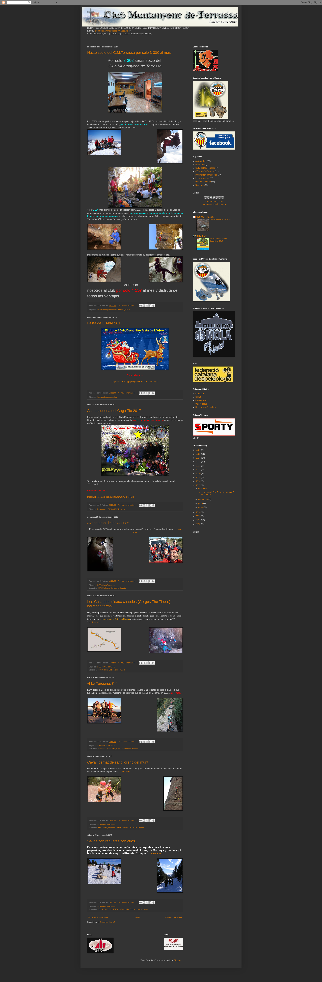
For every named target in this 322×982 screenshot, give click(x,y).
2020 (198, 473)
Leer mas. (96, 622)
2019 (198, 477)
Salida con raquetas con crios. (111, 841)
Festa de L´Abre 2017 (104, 323)
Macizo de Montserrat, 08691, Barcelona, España (118, 749)
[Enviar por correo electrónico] (140, 305)
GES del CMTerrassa (116, 509)
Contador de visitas (214, 201)
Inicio (137, 917)
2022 (198, 466)
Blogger (177, 960)
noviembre (203, 499)
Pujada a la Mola (203, 182)
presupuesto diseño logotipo (214, 204)
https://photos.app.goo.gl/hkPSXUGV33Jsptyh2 (135, 381)
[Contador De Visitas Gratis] (214, 199)
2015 (198, 516)
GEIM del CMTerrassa (106, 824)
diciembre (203, 489)
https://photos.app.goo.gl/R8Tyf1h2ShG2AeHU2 (110, 497)
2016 (198, 512)
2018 (198, 481)
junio (200, 503)
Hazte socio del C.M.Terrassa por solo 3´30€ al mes (129, 52)
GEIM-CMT (201, 236)
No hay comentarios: (127, 305)
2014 (198, 520)
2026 (198, 450)
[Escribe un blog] (143, 305)
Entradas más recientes (99, 917)
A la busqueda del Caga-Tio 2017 (114, 411)
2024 (198, 458)
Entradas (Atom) (107, 922)
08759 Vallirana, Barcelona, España (112, 588)
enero (201, 507)
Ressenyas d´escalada (205, 407)
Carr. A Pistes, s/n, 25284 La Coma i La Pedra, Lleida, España (123, 909)
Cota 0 (198, 397)
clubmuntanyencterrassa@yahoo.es (111, 31)
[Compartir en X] (147, 305)
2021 (198, 469)
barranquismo (201, 400)
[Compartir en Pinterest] (153, 305)
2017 (198, 485)
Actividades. (102, 509)
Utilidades (200, 185)
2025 (198, 454)
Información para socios (107, 309)
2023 (198, 462)
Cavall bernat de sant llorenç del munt (117, 762)
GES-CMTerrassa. (204, 217)
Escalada (199, 164)
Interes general (124, 309)
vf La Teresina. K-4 (102, 683)
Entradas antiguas (173, 917)
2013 (198, 524)
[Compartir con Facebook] (150, 305)
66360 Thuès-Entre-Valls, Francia (111, 670)
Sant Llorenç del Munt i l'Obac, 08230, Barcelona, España (121, 827)
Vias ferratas (201, 404)
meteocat (199, 393)
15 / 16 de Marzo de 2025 (220, 219)
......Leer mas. (154, 853)
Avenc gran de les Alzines (108, 523)
